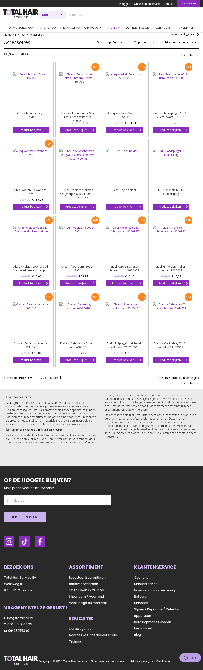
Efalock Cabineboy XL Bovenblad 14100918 (170, 345)
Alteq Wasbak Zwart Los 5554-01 (124, 115)
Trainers (75, 641)
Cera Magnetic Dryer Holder (31, 115)
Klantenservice (145, 584)
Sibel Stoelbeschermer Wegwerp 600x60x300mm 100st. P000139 (77, 193)
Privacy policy (140, 661)
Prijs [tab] (7, 54)
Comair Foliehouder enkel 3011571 (31, 345)
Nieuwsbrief (143, 628)
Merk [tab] (24, 54)
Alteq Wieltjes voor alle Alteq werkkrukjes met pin (31, 268)
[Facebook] (40, 541)
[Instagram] (9, 541)
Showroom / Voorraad (86, 596)
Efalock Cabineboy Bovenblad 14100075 (77, 345)
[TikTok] (24, 541)
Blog (137, 634)
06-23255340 (18, 630)
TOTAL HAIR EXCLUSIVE (86, 590)
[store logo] (21, 14)
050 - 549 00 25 (19, 624)
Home (8, 34)
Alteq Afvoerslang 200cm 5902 (78, 268)
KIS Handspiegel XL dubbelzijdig (171, 192)
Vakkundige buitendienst (88, 603)
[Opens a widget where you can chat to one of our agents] (190, 658)
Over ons (141, 577)
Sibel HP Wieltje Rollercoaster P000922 (170, 268)
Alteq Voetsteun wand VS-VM (31, 192)
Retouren (141, 596)
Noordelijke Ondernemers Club (93, 635)
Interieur (20, 34)
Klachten (141, 603)
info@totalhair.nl (20, 618)
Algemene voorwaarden (107, 661)
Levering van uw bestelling (154, 590)
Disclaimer (163, 661)
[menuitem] (19, 27)
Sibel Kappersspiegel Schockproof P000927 (124, 268)
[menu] (101, 27)
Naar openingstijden (183, 34)
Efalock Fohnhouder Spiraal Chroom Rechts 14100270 (77, 117)
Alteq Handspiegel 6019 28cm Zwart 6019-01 (171, 115)
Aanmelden (188, 3)
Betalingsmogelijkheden (152, 622)
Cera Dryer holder (124, 190)
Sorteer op (104, 42)
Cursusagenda (80, 628)
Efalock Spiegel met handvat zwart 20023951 (124, 345)
